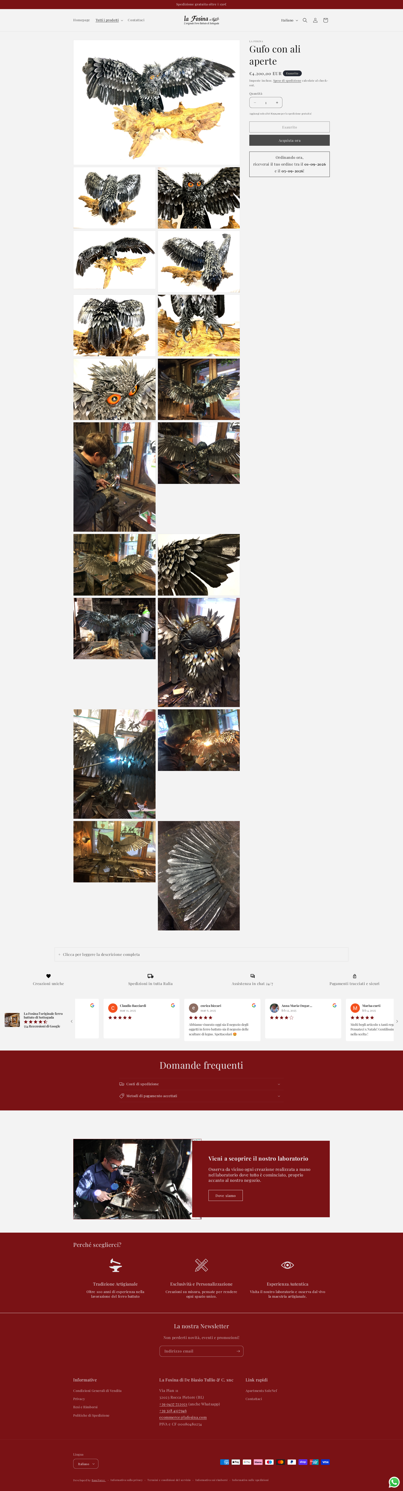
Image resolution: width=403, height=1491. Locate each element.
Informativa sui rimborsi (211, 1480)
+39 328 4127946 (173, 1410)
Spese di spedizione (287, 80)
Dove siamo (225, 1195)
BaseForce (99, 1480)
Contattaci (254, 1399)
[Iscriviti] (238, 1351)
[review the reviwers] (121, 1006)
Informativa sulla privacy (127, 1480)
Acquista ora (290, 140)
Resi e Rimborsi (85, 1407)
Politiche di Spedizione (91, 1415)
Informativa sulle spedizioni (250, 1480)
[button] (109, 20)
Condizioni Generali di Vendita (97, 1390)
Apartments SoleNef (261, 1390)
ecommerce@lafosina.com (183, 1417)
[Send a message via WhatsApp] (394, 1482)
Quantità (255, 93)
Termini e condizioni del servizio (169, 1480)
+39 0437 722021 (173, 1403)
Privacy (79, 1399)
